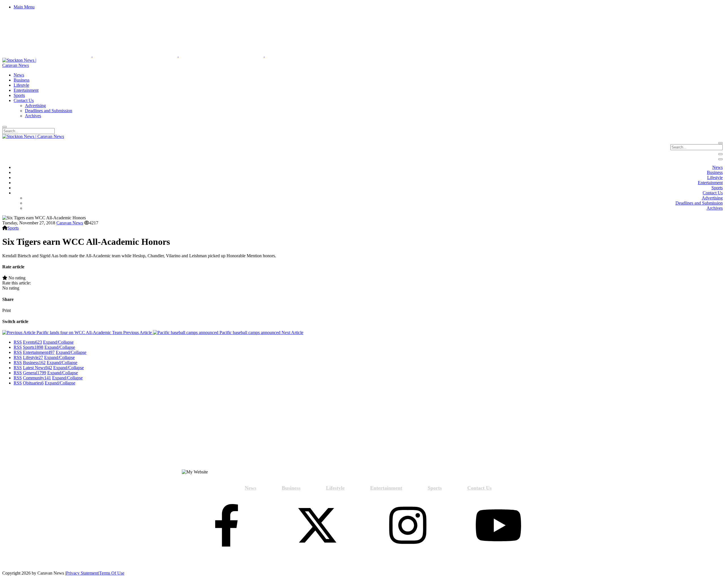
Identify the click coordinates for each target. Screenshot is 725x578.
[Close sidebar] (720, 159)
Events (32, 342)
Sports (13, 228)
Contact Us (479, 488)
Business (34, 362)
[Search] (4, 127)
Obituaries (33, 383)
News (250, 488)
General (34, 372)
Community (37, 377)
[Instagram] (407, 526)
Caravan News (69, 222)
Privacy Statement (82, 573)
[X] (317, 526)
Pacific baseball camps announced (260, 332)
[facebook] (226, 526)
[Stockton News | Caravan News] (25, 65)
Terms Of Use (111, 573)
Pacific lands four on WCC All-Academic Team (93, 332)
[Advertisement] (92, 429)
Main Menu (24, 7)
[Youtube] (498, 526)
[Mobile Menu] (720, 154)
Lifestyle (33, 357)
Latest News (37, 367)
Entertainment (39, 352)
